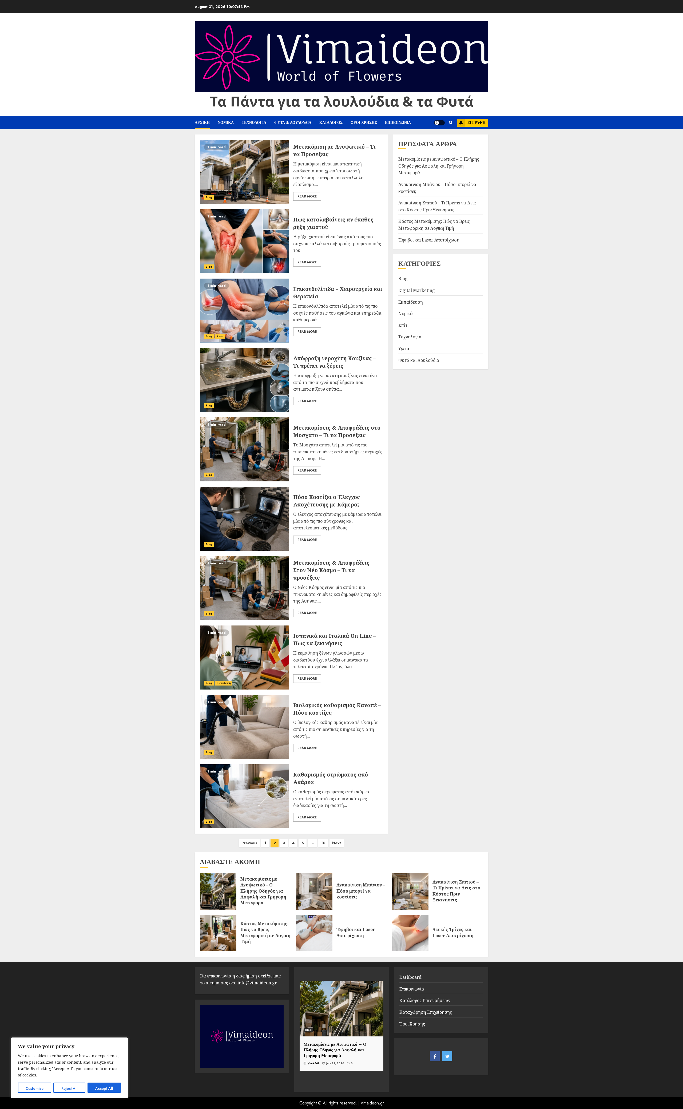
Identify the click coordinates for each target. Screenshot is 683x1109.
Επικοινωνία (411, 989)
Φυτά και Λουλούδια (418, 360)
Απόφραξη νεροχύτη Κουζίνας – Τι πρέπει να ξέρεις (334, 362)
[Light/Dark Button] (439, 122)
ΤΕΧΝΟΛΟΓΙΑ (254, 122)
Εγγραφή (476, 122)
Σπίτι (403, 325)
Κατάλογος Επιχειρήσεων (424, 1000)
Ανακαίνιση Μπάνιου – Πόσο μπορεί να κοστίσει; (360, 891)
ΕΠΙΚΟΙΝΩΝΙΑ (398, 122)
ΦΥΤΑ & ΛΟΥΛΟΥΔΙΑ (292, 122)
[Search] (450, 123)
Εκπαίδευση (224, 683)
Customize (34, 1088)
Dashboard (410, 977)
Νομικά (405, 313)
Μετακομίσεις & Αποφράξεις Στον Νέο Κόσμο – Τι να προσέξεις (331, 570)
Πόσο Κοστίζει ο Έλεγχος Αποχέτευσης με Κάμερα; (326, 500)
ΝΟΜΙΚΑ (226, 122)
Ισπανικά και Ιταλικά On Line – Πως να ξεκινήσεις (334, 639)
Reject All (69, 1088)
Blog (209, 197)
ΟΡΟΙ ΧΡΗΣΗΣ (364, 122)
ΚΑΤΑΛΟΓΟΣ (331, 122)
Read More (307, 196)
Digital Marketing (416, 290)
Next (336, 843)
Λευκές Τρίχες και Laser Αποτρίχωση (453, 932)
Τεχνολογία (410, 337)
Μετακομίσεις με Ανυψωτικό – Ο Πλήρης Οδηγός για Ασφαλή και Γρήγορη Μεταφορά (438, 166)
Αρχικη (202, 122)
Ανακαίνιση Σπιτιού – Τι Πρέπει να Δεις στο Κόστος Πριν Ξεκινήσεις (456, 891)
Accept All (104, 1088)
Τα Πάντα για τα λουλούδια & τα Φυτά (342, 101)
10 (323, 843)
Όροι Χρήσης (412, 1024)
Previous (249, 843)
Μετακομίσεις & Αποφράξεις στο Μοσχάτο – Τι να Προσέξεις (336, 431)
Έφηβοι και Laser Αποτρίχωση (428, 240)
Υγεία (220, 336)
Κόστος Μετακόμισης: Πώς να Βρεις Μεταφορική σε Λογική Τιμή (265, 932)
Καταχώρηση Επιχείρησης (425, 1012)
